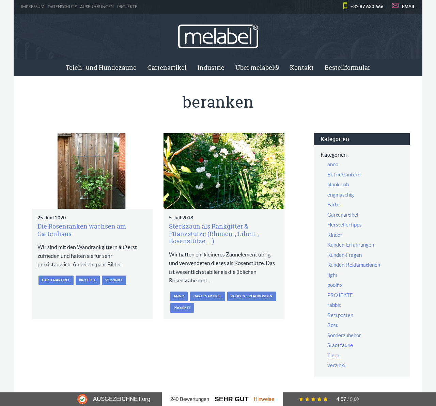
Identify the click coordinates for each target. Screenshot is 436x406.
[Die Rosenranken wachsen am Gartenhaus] (92, 171)
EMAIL (408, 6)
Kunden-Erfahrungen (251, 296)
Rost (332, 325)
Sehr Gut (232, 399)
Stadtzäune (340, 345)
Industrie (211, 67)
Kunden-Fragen (344, 255)
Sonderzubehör (344, 335)
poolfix (335, 285)
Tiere (333, 355)
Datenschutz (62, 7)
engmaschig (340, 195)
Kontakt (302, 67)
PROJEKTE (127, 7)
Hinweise (264, 399)
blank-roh (338, 184)
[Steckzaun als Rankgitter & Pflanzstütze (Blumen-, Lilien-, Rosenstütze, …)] (224, 171)
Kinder (334, 235)
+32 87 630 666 (367, 6)
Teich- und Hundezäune (101, 67)
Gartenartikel (167, 67)
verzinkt (113, 280)
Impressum (32, 7)
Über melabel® (257, 67)
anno (179, 296)
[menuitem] (101, 67)
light (332, 275)
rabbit (334, 305)
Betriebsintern (343, 174)
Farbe (333, 204)
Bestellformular (347, 67)
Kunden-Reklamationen (353, 265)
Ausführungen (97, 7)
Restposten (340, 315)
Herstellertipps (344, 225)
